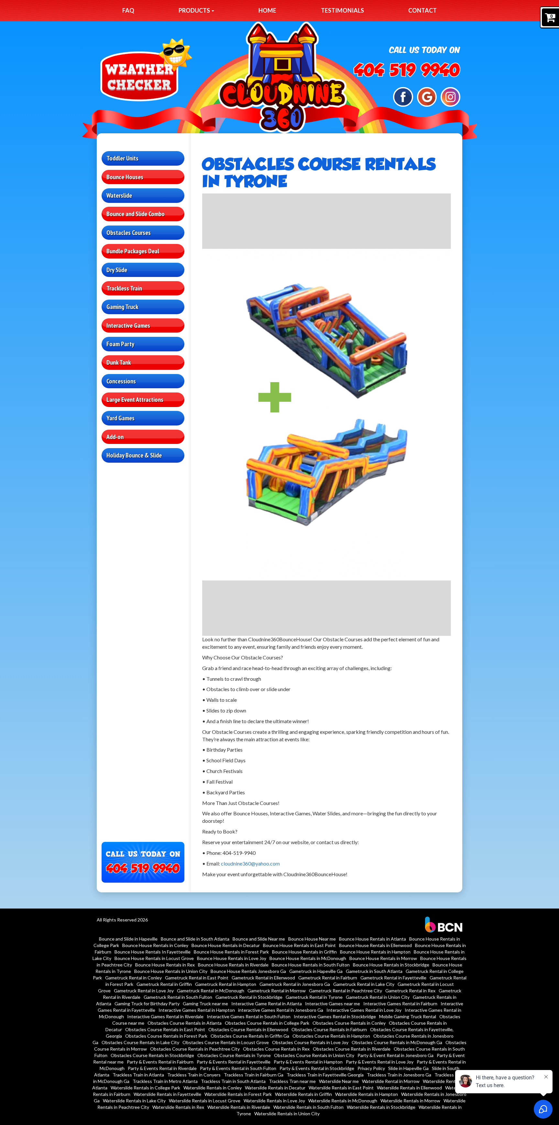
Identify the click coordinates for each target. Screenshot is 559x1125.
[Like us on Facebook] (402, 96)
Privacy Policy (371, 1068)
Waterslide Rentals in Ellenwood (409, 1087)
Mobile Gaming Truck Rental (407, 1016)
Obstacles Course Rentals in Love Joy (310, 1042)
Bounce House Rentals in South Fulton (311, 964)
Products (195, 10)
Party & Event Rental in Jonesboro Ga (395, 1055)
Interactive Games (128, 325)
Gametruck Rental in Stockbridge (248, 997)
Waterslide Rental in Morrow (391, 1081)
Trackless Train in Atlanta (138, 1074)
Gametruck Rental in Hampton (225, 984)
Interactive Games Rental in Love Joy (363, 1010)
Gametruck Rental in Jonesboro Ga (294, 984)
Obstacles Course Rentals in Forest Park (166, 1036)
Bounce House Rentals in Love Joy (231, 958)
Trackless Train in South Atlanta (233, 1081)
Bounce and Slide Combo (135, 214)
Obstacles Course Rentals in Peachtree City (195, 1049)
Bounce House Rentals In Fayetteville (153, 951)
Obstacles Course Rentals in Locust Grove (225, 1042)
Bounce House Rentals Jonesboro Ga (248, 971)
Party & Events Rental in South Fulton (238, 1068)
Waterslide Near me (339, 1081)
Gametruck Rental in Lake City (363, 984)
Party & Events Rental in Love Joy (379, 1061)
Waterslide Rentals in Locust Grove (204, 1100)
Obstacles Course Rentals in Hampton (331, 1036)
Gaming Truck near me (205, 1003)
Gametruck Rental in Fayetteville (393, 977)
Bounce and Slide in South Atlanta (195, 939)
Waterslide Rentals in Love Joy (274, 1100)
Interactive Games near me (332, 1003)
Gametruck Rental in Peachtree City (345, 990)
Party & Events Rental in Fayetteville (233, 1061)
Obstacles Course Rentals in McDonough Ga (397, 1042)
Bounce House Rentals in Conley (155, 945)
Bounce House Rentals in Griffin (304, 951)
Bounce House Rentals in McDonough (307, 958)
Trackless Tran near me (292, 1081)
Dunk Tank (118, 362)
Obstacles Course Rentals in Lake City (140, 1042)
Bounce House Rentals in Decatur (226, 945)
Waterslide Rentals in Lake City (134, 1100)
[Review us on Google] (426, 96)
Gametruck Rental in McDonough (210, 990)
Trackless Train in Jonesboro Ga (399, 1074)
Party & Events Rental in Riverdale (162, 1068)
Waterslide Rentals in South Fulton (308, 1107)
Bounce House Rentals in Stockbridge (391, 964)
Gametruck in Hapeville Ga (316, 971)
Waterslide (119, 195)
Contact (422, 10)
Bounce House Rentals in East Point (299, 945)
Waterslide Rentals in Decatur (275, 1087)
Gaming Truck (122, 307)
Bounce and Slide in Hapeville (128, 939)
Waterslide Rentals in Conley (212, 1087)
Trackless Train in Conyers (194, 1074)
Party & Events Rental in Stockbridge (317, 1068)
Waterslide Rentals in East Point (341, 1087)
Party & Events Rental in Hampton (308, 1061)
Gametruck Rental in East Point (196, 977)
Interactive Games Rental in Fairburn (400, 1003)
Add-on (115, 437)
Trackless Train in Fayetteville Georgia (325, 1074)
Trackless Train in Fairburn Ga (253, 1074)
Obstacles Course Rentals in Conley (349, 1023)
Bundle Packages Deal (132, 251)
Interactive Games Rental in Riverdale (165, 1016)
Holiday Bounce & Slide (134, 455)
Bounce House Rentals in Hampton (375, 951)
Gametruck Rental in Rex (410, 990)
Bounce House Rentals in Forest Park (231, 951)
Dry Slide (116, 270)
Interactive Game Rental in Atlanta (266, 1003)
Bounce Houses (124, 177)
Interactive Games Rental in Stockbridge (335, 1016)
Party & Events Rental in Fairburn (160, 1061)
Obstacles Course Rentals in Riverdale (351, 1049)
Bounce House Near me (312, 939)
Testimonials (342, 10)
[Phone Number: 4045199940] (407, 70)
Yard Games (120, 418)
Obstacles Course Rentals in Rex (276, 1049)
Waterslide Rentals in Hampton (366, 1094)
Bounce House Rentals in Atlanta (372, 939)
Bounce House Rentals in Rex (165, 964)
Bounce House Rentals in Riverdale (233, 964)
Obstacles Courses (128, 232)
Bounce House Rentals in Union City (170, 971)
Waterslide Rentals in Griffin (303, 1094)
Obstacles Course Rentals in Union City (314, 1055)
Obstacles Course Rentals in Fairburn (329, 1029)
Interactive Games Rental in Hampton (197, 1010)
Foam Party (120, 344)
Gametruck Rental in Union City (378, 997)
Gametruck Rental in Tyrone (314, 997)
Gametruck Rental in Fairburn (327, 977)
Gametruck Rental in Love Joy (144, 990)
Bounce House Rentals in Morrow (383, 958)
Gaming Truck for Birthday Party (147, 1003)
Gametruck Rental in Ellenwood (263, 977)
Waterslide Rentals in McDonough (342, 1100)
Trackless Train (124, 288)
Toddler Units (122, 158)
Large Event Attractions (134, 399)
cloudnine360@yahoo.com (250, 863)
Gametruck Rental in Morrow (276, 990)
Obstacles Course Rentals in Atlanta (185, 1023)
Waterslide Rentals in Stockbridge (381, 1107)
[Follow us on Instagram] (450, 96)
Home (267, 10)
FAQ (128, 10)
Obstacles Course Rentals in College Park (267, 1023)
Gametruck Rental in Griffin (164, 984)
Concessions (121, 381)
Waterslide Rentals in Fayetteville (167, 1094)
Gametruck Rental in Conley (133, 977)
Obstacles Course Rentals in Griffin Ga (250, 1036)
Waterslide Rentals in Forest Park (238, 1094)
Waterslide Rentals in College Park (145, 1087)
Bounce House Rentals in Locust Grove (154, 958)
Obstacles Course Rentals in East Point (165, 1029)
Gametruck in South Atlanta (374, 971)
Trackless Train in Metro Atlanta (165, 1081)
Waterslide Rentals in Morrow (410, 1100)
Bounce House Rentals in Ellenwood (375, 945)
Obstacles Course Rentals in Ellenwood (248, 1029)
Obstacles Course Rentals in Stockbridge (152, 1055)
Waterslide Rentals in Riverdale (238, 1107)
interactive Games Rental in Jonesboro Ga (280, 1010)
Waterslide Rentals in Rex (178, 1107)
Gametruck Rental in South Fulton (178, 997)
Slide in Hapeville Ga (408, 1068)
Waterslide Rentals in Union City (287, 1113)
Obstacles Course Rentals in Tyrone (234, 1055)
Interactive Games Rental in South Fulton (248, 1016)
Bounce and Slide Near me (259, 939)
